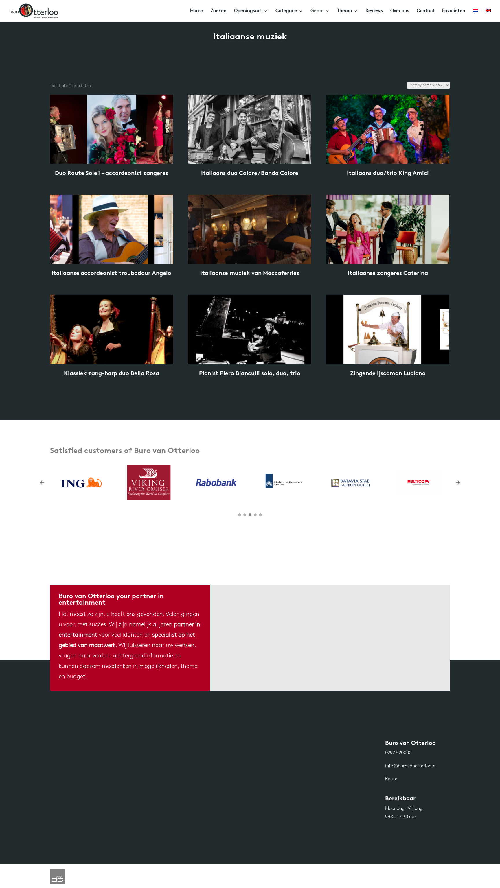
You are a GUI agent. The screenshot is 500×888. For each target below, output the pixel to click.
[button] (458, 482)
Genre (317, 11)
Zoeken (219, 11)
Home (196, 11)
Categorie (286, 11)
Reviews (374, 11)
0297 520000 (398, 753)
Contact (426, 11)
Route (391, 779)
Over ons (399, 11)
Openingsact (248, 11)
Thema (344, 11)
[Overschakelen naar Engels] (488, 15)
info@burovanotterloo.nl (411, 766)
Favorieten (453, 11)
